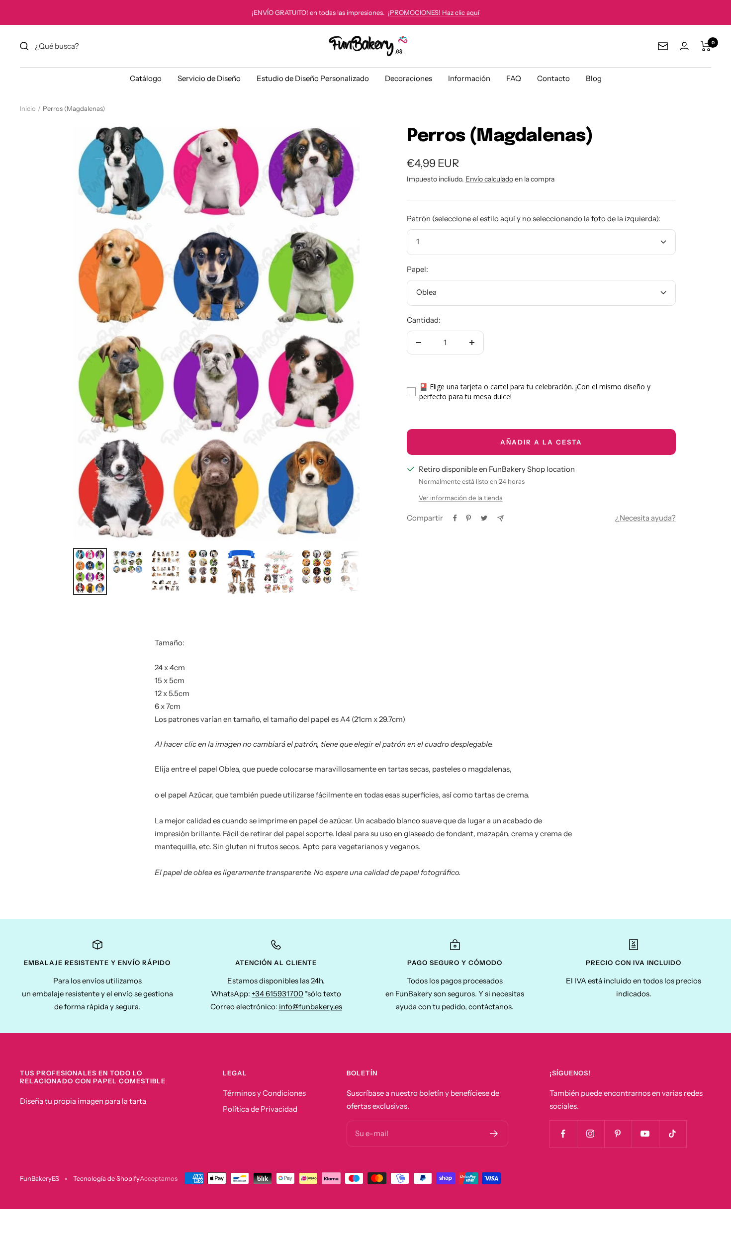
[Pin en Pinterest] (468, 518)
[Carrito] (706, 46)
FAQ (513, 78)
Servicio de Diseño (209, 78)
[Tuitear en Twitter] (484, 518)
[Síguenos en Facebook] (563, 1133)
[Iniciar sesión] (684, 46)
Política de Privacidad (260, 1109)
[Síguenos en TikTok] (672, 1133)
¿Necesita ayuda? (645, 518)
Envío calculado (489, 179)
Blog (594, 78)
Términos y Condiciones (264, 1093)
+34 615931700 (277, 993)
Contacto (553, 78)
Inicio (28, 108)
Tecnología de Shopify (106, 1178)
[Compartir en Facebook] (455, 518)
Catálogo (146, 78)
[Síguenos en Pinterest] (618, 1133)
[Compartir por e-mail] (500, 518)
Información (469, 78)
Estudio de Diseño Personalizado (313, 78)
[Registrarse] (494, 1133)
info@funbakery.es (310, 1006)
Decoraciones (408, 78)
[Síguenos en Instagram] (590, 1133)
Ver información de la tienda (461, 498)
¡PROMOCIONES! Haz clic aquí (433, 12)
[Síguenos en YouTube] (645, 1133)
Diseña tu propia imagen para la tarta (83, 1101)
